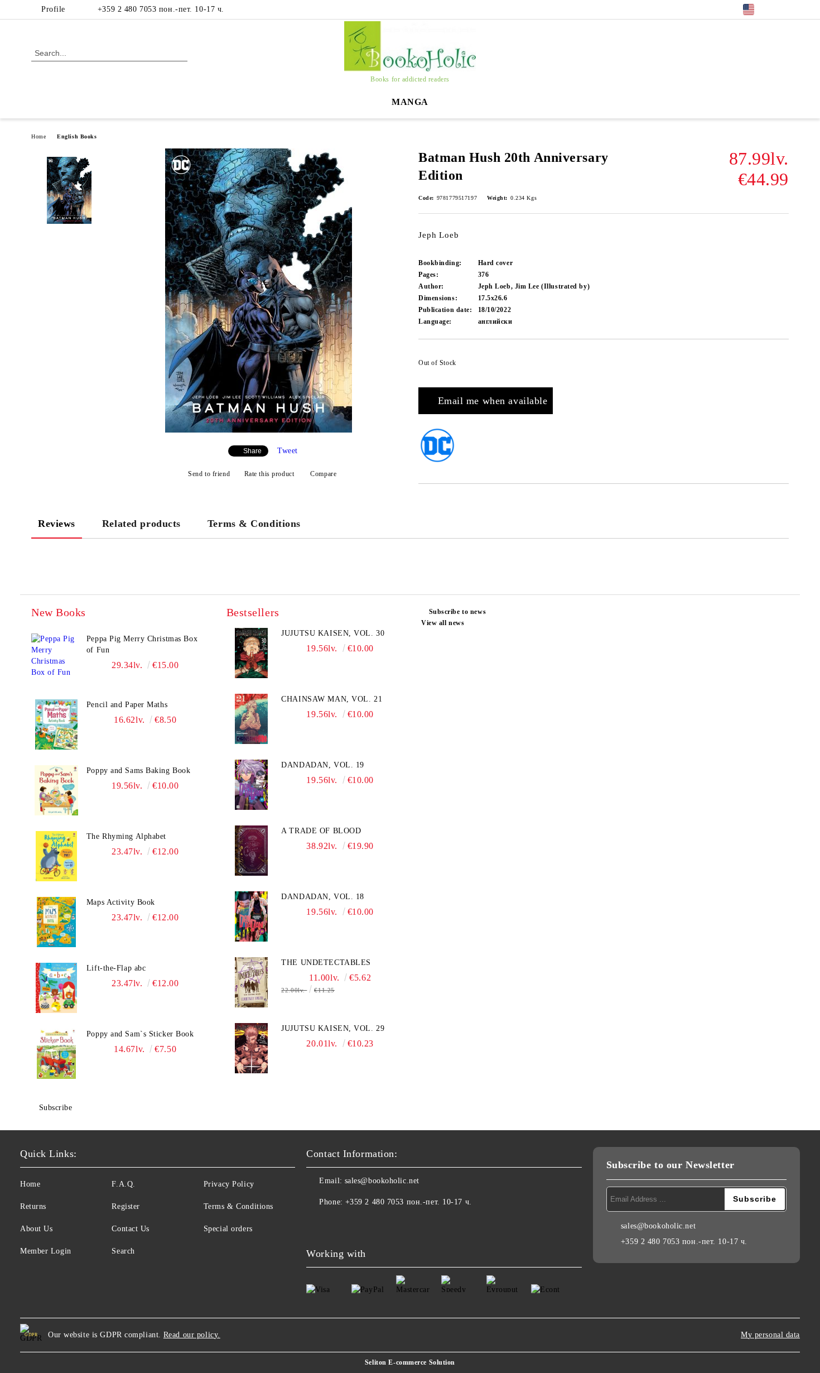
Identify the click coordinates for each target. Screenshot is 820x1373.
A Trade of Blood (321, 831)
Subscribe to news (457, 612)
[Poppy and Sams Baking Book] (56, 790)
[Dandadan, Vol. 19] (251, 785)
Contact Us (130, 1229)
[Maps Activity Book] (56, 922)
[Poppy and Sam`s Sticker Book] (56, 1054)
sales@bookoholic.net (382, 1181)
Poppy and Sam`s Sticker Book (140, 1034)
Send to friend (209, 474)
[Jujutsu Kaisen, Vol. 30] (251, 653)
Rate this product (269, 474)
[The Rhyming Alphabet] (56, 856)
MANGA (410, 102)
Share (252, 451)
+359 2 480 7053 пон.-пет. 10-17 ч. (161, 9)
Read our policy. (191, 1335)
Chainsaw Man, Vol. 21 (331, 699)
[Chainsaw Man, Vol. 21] (251, 719)
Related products (141, 523)
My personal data (770, 1335)
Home (38, 136)
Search (123, 1251)
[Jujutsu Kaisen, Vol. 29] (251, 1048)
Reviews (56, 523)
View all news (442, 623)
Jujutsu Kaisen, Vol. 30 (332, 633)
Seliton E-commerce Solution (410, 1362)
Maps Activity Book (120, 902)
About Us (36, 1229)
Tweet (287, 451)
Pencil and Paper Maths (126, 704)
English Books (77, 136)
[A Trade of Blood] (251, 850)
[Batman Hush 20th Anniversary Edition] (258, 430)
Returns (33, 1206)
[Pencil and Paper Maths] (56, 724)
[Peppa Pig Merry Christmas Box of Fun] (56, 658)
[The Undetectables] (251, 982)
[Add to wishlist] (781, 366)
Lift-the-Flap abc (116, 968)
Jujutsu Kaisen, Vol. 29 (332, 1028)
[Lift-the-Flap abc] (56, 988)
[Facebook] (782, 9)
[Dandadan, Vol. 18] (251, 916)
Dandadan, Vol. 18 (322, 896)
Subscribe (56, 1107)
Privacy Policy (229, 1184)
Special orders (228, 1229)
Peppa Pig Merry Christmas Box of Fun (141, 644)
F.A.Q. (123, 1184)
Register (125, 1206)
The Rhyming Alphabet (126, 836)
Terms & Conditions (254, 523)
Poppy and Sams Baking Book (138, 770)
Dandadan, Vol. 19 (322, 765)
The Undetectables (326, 962)
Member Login (45, 1251)
